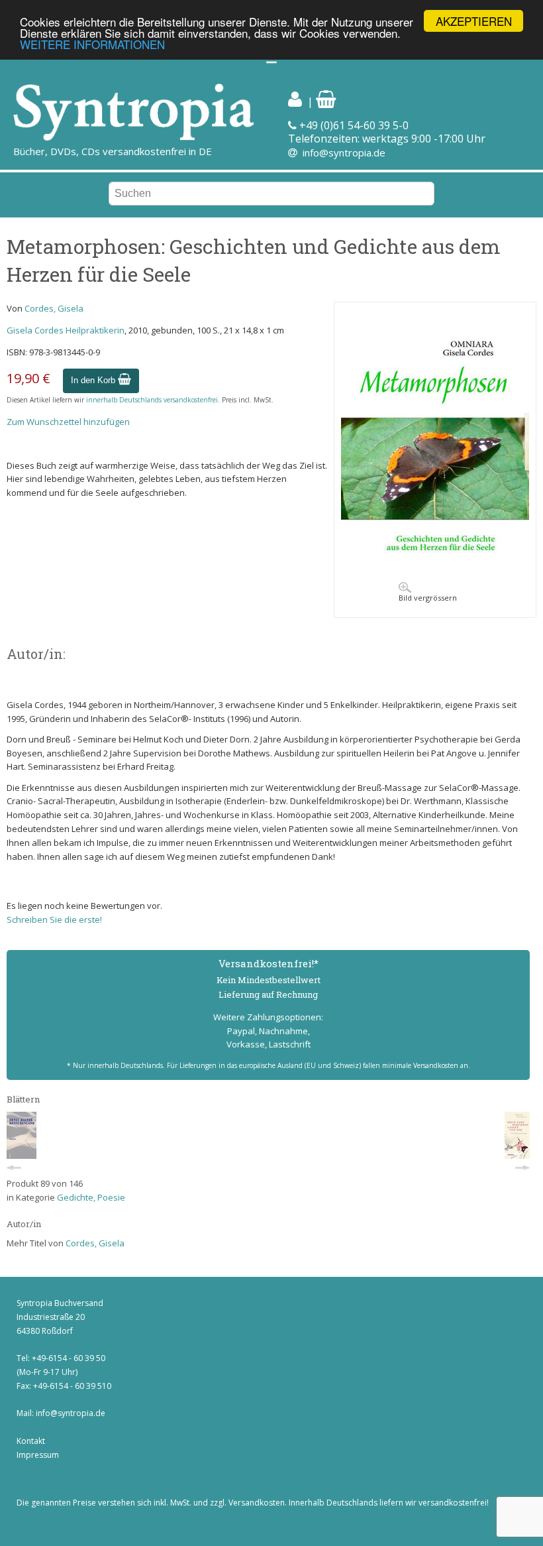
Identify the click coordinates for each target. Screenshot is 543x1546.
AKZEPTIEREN (474, 21)
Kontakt (31, 1441)
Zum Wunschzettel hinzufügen (68, 422)
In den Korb (94, 380)
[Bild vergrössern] (435, 571)
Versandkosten (256, 1502)
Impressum (38, 1454)
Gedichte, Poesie (91, 1197)
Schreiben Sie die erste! (54, 919)
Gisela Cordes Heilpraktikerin (65, 330)
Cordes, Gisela (54, 308)
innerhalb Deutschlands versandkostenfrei (152, 399)
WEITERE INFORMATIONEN (92, 44)
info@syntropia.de (344, 152)
